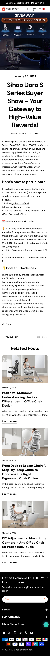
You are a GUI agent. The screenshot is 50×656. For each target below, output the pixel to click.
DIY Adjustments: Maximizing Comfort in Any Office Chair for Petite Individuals (24, 542)
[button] (44, 9)
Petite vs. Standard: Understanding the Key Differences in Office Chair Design (22, 399)
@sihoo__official (20, 203)
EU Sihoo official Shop (21, 649)
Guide (36, 133)
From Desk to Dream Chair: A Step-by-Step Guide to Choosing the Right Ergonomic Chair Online (24, 472)
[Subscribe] (45, 599)
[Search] (28, 9)
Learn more (9, 421)
